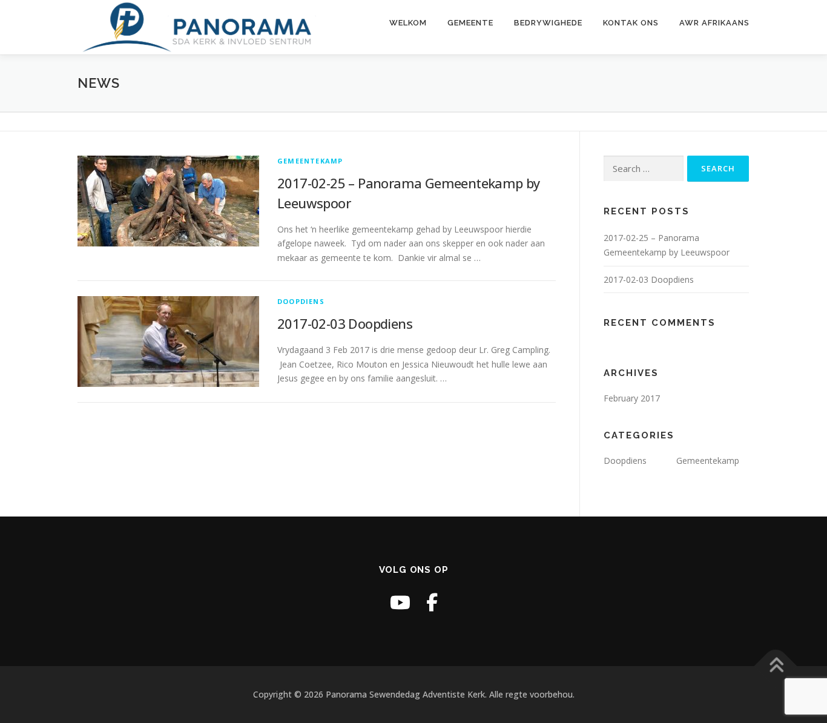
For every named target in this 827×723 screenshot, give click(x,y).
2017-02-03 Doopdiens (344, 323)
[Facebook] (432, 602)
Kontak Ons (631, 22)
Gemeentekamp (310, 160)
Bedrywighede (548, 22)
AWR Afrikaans (714, 22)
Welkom (408, 22)
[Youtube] (400, 602)
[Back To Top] (775, 666)
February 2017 (632, 398)
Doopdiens (301, 301)
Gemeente (470, 22)
